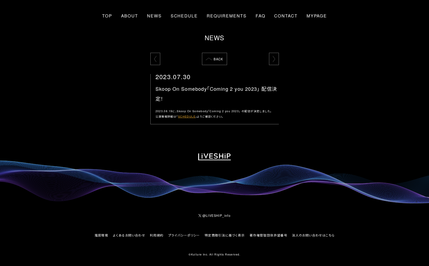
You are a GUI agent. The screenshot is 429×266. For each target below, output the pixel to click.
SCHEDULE (184, 16)
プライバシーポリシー (184, 235)
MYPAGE (317, 16)
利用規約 (157, 235)
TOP (107, 16)
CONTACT (285, 16)
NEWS (154, 16)
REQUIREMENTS (227, 16)
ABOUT (129, 16)
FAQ (260, 16)
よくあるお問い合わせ (129, 235)
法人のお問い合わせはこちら (313, 235)
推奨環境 (101, 235)
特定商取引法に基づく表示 (225, 235)
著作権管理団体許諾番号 (268, 235)
